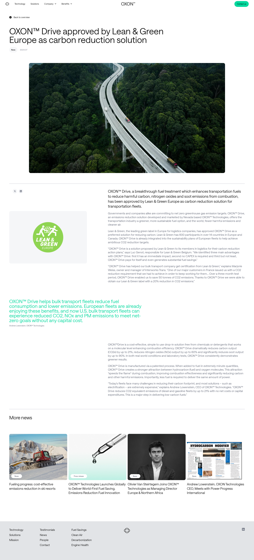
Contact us (241, 4)
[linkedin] (243, 529)
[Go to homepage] (128, 4)
